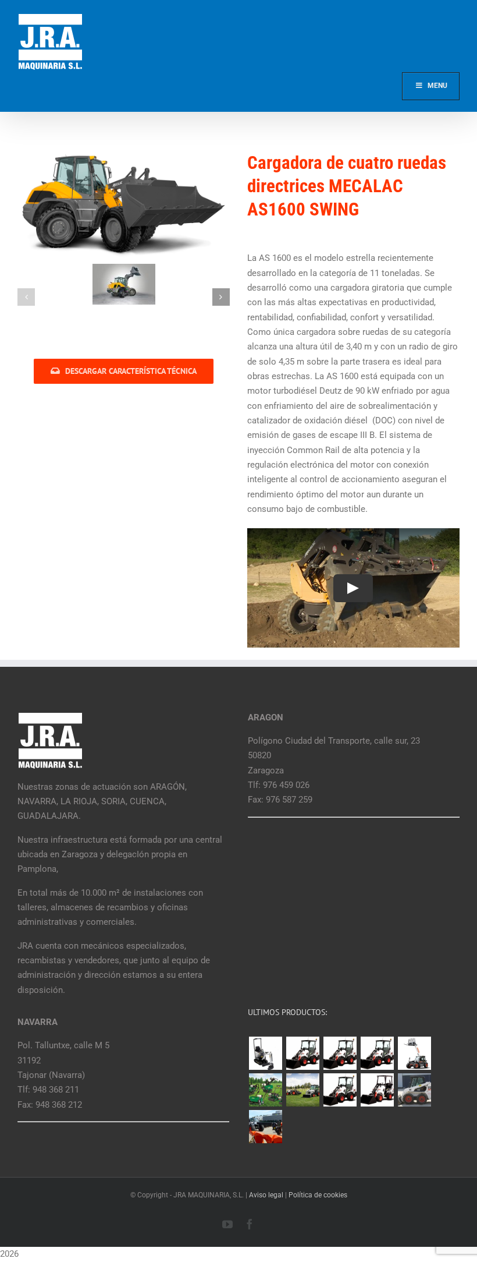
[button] (26, 297)
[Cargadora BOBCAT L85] (339, 1053)
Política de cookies (318, 1195)
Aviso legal (266, 1195)
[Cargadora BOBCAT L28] (339, 1090)
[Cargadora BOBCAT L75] (376, 1053)
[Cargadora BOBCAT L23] (376, 1090)
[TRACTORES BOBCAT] (302, 1090)
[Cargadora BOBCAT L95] (302, 1053)
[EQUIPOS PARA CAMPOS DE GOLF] (265, 1090)
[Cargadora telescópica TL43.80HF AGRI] (265, 1126)
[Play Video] (353, 588)
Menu (437, 86)
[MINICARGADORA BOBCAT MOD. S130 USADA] (414, 1090)
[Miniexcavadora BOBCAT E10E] (265, 1053)
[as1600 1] (123, 284)
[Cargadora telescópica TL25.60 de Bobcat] (414, 1053)
